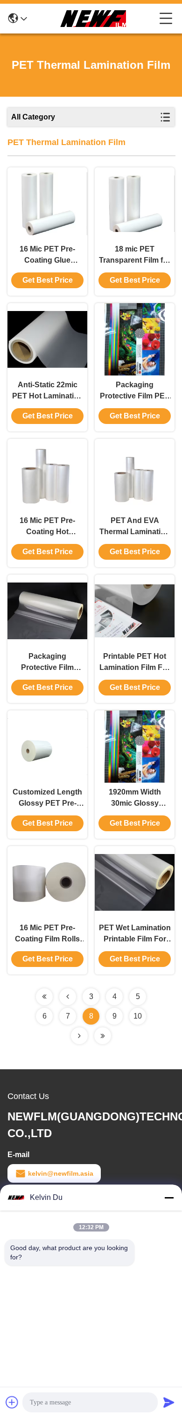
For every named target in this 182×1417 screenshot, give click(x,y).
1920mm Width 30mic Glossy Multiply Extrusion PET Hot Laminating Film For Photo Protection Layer (134, 798)
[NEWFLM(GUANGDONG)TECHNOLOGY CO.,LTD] (93, 18)
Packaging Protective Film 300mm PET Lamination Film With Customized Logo (47, 662)
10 (137, 1016)
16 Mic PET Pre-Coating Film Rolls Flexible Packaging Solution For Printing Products (47, 934)
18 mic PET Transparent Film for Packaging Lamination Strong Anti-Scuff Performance (134, 255)
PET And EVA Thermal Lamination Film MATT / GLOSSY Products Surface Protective (134, 526)
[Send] (168, 1402)
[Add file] (12, 1402)
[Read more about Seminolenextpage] (44, 996)
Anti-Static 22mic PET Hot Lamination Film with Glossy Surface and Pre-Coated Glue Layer (47, 391)
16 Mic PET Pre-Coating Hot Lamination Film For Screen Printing (47, 526)
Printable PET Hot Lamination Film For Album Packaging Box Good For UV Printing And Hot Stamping (134, 662)
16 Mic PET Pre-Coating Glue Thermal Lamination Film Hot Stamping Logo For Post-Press (47, 255)
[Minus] (169, 1197)
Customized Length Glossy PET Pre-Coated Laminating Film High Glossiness (47, 798)
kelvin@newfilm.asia (60, 1173)
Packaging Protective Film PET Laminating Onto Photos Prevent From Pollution (134, 391)
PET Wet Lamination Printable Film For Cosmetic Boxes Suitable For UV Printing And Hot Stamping (135, 934)
